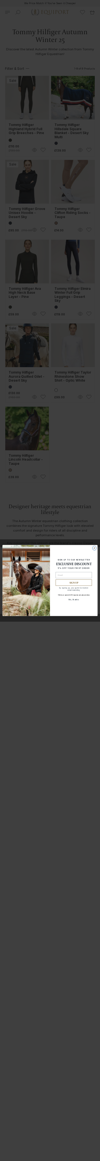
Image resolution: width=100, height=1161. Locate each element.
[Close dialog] (94, 548)
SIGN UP (73, 582)
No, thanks (74, 599)
